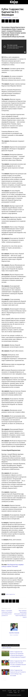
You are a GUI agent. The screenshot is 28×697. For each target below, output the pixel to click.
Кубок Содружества (10, 594)
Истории (10, 690)
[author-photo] (14, 630)
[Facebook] (3, 21)
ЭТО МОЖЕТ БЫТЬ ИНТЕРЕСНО (10, 645)
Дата (19, 690)
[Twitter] (6, 21)
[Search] (26, 2)
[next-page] (5, 679)
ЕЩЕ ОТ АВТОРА (6, 647)
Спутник (10, 692)
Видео (14, 690)
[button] (2, 2)
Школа (22, 690)
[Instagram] (14, 638)
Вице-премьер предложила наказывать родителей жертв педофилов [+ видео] (20, 614)
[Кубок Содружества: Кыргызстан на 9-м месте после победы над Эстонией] (5, 672)
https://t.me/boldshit (14, 635)
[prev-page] (3, 679)
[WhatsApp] (17, 21)
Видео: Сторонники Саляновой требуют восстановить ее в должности (7, 613)
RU (18, 692)
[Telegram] (13, 21)
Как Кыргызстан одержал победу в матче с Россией (12, 565)
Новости (4, 690)
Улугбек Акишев (7, 17)
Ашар (15, 692)
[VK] (10, 21)
